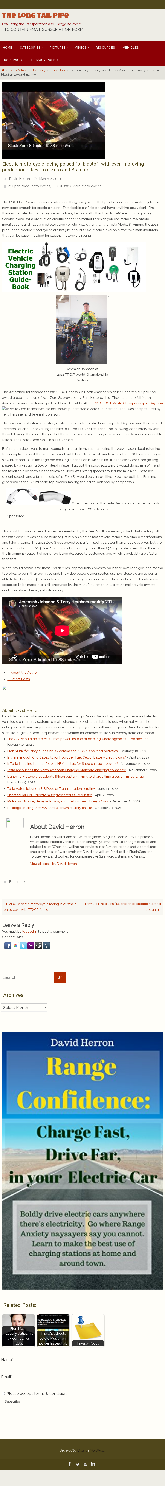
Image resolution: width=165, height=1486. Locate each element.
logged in (29, 928)
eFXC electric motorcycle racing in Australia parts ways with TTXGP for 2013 (40, 903)
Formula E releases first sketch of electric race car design (123, 903)
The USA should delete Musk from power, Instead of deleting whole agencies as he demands (78, 736)
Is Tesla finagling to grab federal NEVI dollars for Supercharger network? (62, 761)
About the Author (24, 670)
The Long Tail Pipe (35, 16)
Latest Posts (20, 676)
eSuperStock (57, 70)
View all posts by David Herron (55, 861)
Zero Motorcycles (87, 184)
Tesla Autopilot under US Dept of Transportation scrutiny (51, 786)
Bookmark (17, 879)
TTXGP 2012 (62, 184)
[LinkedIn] (93, 1460)
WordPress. (97, 1447)
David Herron (19, 178)
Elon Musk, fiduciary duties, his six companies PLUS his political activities (62, 748)
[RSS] (85, 1460)
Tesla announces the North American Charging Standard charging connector (66, 768)
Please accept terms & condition (36, 1390)
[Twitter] (77, 1460)
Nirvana (82, 1447)
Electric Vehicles (18, 70)
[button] (8, 944)
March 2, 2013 (50, 178)
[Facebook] (70, 1460)
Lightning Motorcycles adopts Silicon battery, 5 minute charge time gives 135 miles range (75, 774)
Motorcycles (40, 184)
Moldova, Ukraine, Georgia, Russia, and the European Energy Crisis (58, 799)
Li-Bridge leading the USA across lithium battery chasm (49, 805)
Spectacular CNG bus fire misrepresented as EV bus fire (49, 792)
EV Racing (39, 70)
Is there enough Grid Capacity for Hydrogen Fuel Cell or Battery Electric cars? (66, 755)
